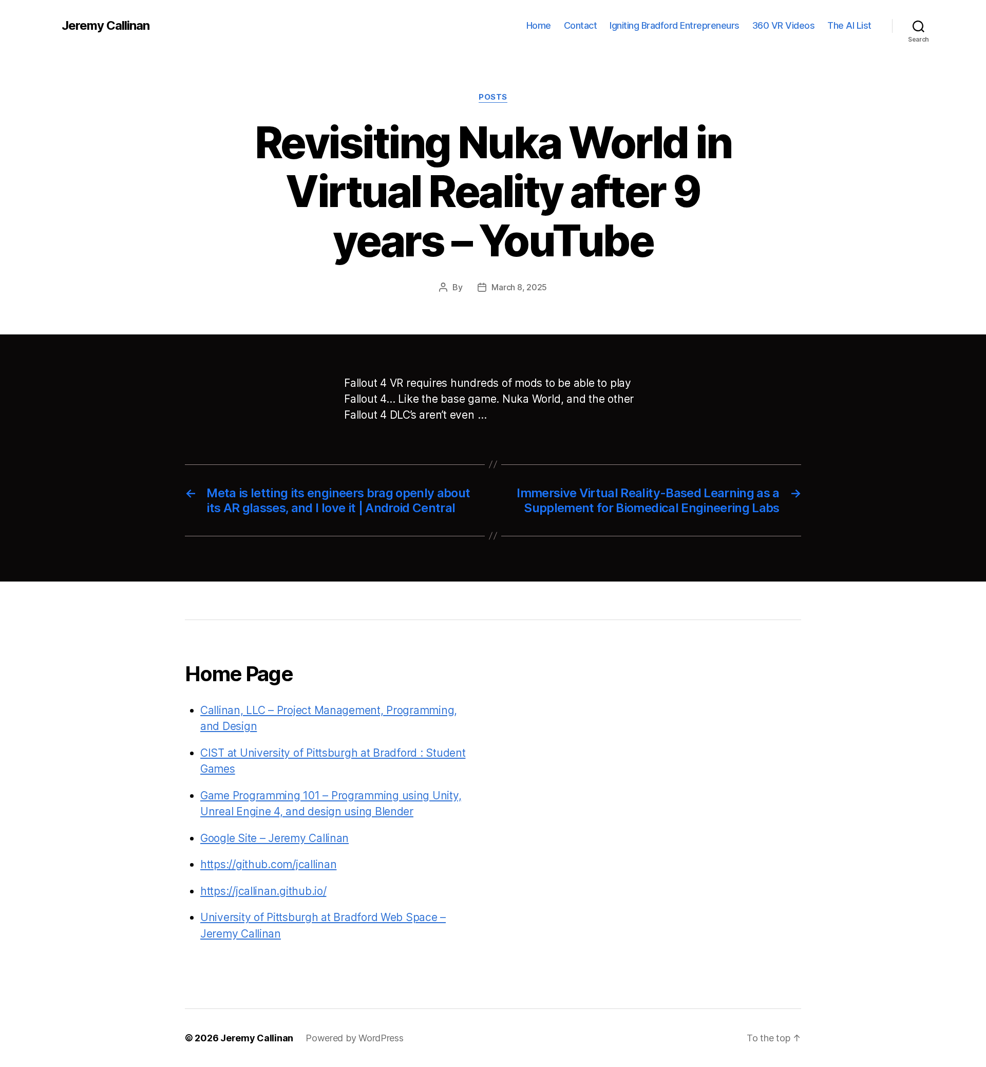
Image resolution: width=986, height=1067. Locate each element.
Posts (493, 97)
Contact (580, 25)
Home (538, 25)
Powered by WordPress (355, 1038)
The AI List (849, 25)
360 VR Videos (783, 25)
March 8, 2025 (519, 287)
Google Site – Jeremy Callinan (274, 838)
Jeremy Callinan (105, 26)
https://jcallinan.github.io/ (263, 891)
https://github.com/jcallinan (268, 864)
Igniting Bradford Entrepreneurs (675, 25)
